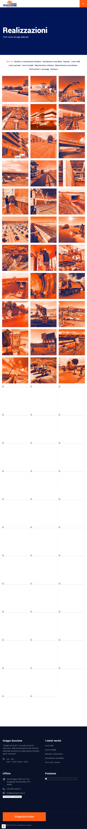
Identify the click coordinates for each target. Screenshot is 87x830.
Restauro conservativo (54, 754)
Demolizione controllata (54, 758)
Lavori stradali (50, 750)
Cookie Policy (17, 796)
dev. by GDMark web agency (22, 825)
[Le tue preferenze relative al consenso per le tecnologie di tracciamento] (4, 826)
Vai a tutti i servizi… (53, 762)
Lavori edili (49, 745)
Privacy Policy (7, 796)
